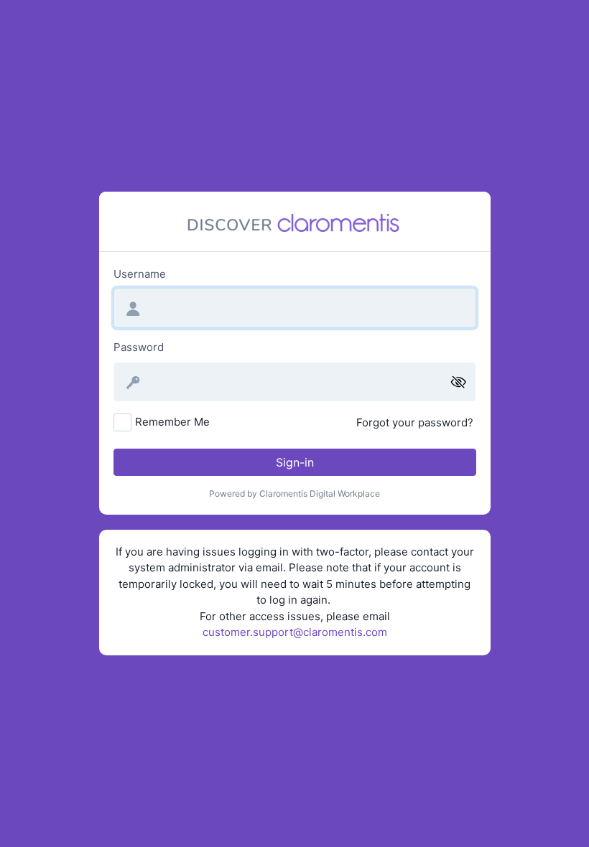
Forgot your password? (414, 422)
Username (139, 274)
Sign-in (295, 462)
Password (138, 347)
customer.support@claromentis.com (295, 632)
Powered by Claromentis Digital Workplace (294, 493)
